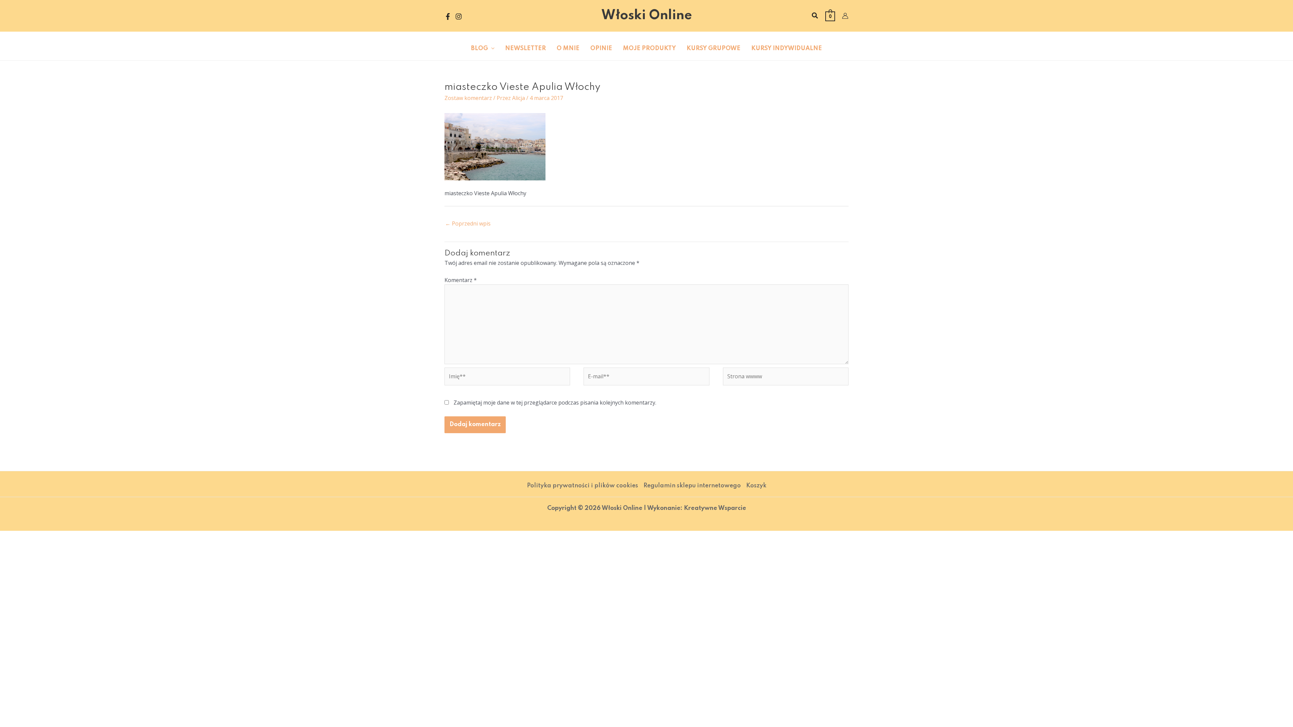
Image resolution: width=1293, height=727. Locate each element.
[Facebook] (447, 16)
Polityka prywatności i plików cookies (582, 486)
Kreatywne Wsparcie (715, 508)
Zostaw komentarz (468, 98)
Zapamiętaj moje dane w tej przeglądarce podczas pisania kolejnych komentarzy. (555, 402)
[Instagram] (458, 16)
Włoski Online (646, 15)
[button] (815, 16)
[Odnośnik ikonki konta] (845, 15)
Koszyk (756, 486)
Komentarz (460, 280)
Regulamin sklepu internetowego (692, 486)
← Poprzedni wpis (468, 223)
